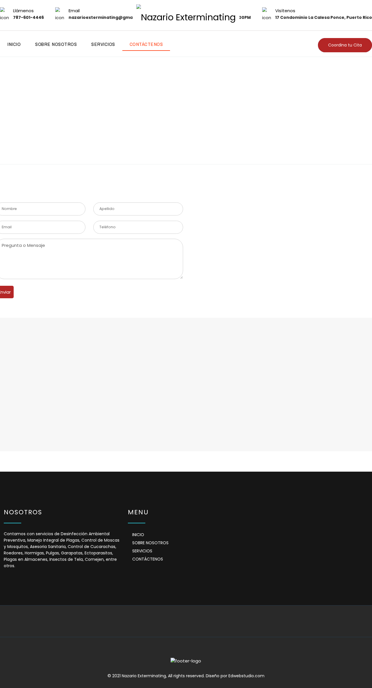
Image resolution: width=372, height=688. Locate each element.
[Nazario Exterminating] (186, 15)
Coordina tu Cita (345, 45)
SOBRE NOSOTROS (56, 44)
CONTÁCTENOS (146, 44)
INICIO (14, 44)
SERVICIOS (103, 44)
